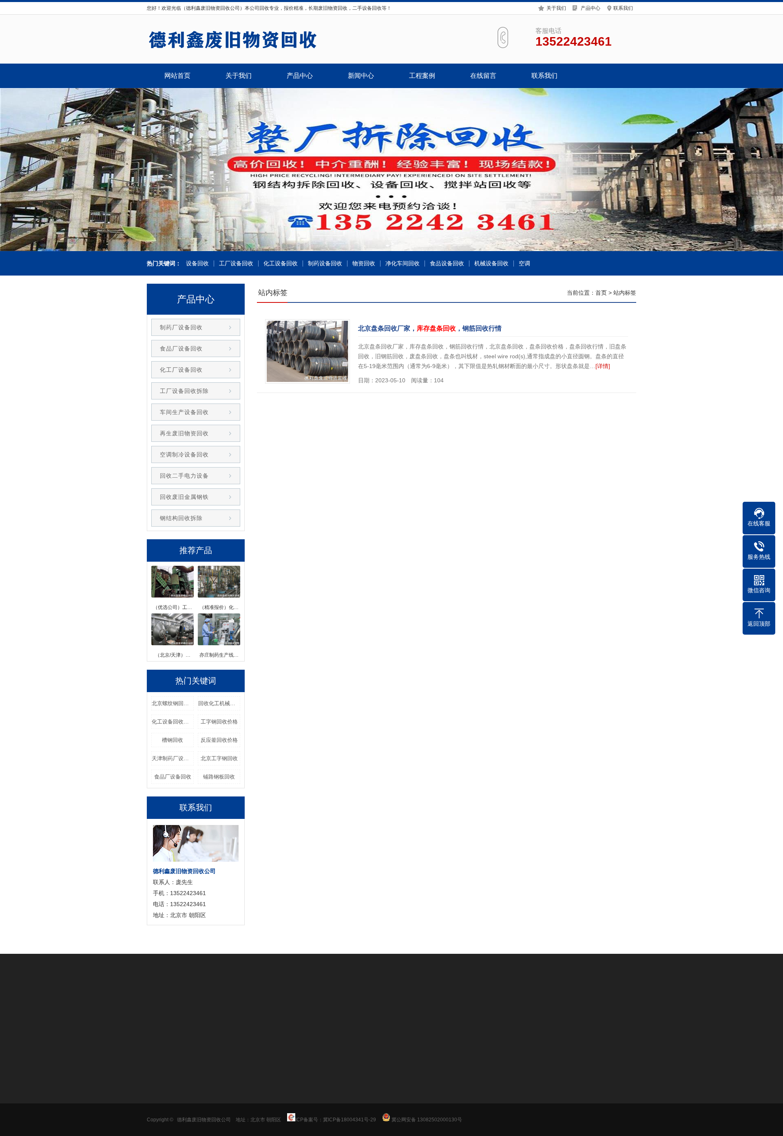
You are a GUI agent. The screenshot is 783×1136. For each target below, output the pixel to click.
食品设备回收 (447, 263)
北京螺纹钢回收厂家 (173, 703)
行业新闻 (271, 1089)
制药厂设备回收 (181, 327)
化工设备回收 (280, 263)
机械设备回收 (491, 263)
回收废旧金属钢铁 (184, 497)
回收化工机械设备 (219, 703)
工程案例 (422, 75)
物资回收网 (526, 1008)
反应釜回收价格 (219, 740)
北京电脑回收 (603, 1008)
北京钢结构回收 (321, 1008)
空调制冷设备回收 (184, 454)
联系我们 (623, 8)
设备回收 (197, 263)
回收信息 (271, 1077)
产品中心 (590, 8)
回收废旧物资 (563, 1008)
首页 (601, 292)
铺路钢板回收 (219, 777)
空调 (524, 263)
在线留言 (483, 75)
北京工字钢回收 (219, 758)
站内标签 (624, 292)
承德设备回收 (238, 1008)
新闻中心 (361, 75)
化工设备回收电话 (173, 722)
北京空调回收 (449, 1008)
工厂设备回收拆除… (229, 1113)
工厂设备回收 (236, 263)
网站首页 (177, 75)
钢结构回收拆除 (181, 518)
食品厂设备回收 (181, 348)
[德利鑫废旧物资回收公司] (232, 39)
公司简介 (158, 1077)
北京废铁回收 (278, 1008)
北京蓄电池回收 (407, 1008)
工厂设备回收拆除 (184, 391)
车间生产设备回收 (184, 412)
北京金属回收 (198, 1008)
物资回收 (363, 263)
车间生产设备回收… (229, 1126)
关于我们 (556, 8)
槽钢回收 (172, 740)
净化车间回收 (402, 263)
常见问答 (271, 1101)
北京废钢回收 (364, 1008)
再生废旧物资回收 (184, 433)
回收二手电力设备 (184, 475)
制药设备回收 (325, 263)
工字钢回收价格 (219, 722)
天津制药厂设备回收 (173, 758)
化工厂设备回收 (181, 369)
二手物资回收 (489, 1008)
